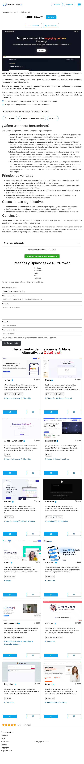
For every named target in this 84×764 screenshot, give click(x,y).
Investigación (52, 521)
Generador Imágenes (12, 644)
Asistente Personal (13, 398)
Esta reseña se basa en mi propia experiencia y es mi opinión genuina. (29, 338)
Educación (27, 398)
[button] (79, 4)
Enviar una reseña (11, 343)
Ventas (16, 12)
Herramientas (7, 12)
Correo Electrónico (61, 459)
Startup (9, 521)
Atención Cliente (20, 521)
